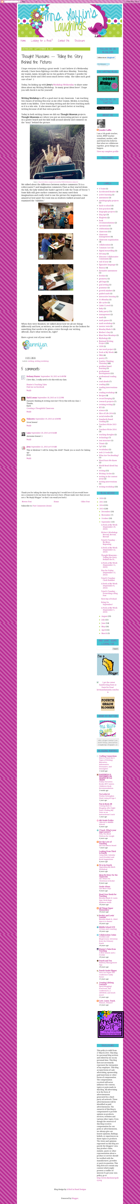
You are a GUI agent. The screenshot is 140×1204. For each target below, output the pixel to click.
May (104, 627)
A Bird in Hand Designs (76, 1189)
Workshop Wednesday (63, 85)
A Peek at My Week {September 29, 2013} (109, 527)
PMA (101, 355)
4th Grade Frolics (106, 820)
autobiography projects (109, 201)
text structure (105, 441)
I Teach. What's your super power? (107, 831)
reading (102, 384)
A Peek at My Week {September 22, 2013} (109, 550)
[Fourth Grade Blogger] (108, 710)
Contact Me (63, 40)
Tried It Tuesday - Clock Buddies (108, 579)
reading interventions (108, 387)
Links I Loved (104, 306)
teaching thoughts (106, 435)
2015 (101, 502)
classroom (103, 232)
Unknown (31, 419)
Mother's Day (104, 332)
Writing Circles (105, 474)
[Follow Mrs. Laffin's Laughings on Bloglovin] (106, 58)
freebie (102, 276)
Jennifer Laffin (105, 130)
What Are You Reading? (109, 455)
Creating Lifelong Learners (106, 983)
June (104, 623)
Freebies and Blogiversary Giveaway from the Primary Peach (108, 940)
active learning (105, 195)
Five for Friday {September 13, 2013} (108, 572)
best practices (105, 209)
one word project (106, 349)
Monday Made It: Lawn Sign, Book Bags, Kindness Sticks (108, 900)
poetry (102, 358)
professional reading (107, 376)
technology (103, 438)
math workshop (105, 323)
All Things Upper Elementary (106, 909)
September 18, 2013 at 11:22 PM (51, 398)
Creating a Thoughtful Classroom (40, 408)
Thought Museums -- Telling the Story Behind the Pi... (109, 557)
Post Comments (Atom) (42, 506)
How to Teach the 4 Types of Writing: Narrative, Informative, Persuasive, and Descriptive (106, 763)
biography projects (107, 212)
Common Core (105, 248)
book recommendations (106, 222)
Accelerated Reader (107, 192)
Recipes (102, 396)
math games (104, 320)
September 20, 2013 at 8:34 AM (44, 433)
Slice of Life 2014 (106, 413)
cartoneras (103, 226)
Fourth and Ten (105, 961)
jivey (29, 447)
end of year (103, 262)
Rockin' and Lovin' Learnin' (106, 916)
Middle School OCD (107, 927)
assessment (103, 198)
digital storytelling (106, 251)
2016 (101, 498)
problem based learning (105, 367)
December (106, 512)
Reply (29, 390)
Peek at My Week (106, 352)
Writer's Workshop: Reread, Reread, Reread (109, 534)
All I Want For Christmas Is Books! (107, 880)
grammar (103, 288)
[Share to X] (30, 358)
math (101, 317)
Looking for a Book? (42, 40)
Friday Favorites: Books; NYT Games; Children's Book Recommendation (106, 785)
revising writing (105, 404)
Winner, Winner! (106, 1003)
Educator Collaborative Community (108, 258)
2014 (101, 505)
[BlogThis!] (28, 358)
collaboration (104, 245)
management (104, 314)
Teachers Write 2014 (107, 429)
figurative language (107, 265)
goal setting (104, 285)
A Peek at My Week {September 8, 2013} (109, 586)
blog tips (102, 215)
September (106, 522)
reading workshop (106, 393)
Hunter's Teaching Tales (37, 385)
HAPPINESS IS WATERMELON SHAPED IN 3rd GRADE (105, 777)
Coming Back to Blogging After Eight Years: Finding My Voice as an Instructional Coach (107, 810)
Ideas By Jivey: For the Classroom (108, 876)
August (105, 616)
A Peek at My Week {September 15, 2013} (109, 565)
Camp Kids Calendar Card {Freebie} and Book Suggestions (107, 857)
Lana (29, 433)
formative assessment (108, 271)
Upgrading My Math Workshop (107, 868)
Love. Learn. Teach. (107, 1001)
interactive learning (107, 297)
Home (23, 40)
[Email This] (26, 358)
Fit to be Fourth (105, 865)
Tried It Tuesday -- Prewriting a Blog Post (109, 593)
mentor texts (104, 326)
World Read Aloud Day (108, 466)
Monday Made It (106, 329)
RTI (100, 407)
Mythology (103, 338)
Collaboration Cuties (107, 935)
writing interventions (108, 482)
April (104, 630)
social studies (104, 416)
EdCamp (102, 254)
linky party (103, 311)
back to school (105, 206)
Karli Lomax (32, 398)
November (106, 515)
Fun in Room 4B (105, 804)
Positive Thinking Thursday (106, 362)
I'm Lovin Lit (104, 794)
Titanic (102, 443)
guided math (104, 294)
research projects (106, 401)
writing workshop (42, 361)
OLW (101, 346)
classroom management (104, 236)
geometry (103, 279)
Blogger (75, 1198)
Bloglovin (103, 218)
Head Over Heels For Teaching (107, 895)
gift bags (102, 282)
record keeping (105, 398)
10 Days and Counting (108, 929)
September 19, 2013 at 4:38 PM (48, 419)
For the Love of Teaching (105, 843)
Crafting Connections (108, 756)
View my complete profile (107, 151)
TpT (100, 446)
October (105, 518)
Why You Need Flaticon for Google (106, 835)
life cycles (103, 303)
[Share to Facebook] (33, 358)
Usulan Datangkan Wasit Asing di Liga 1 (107, 797)
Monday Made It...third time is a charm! (108, 920)
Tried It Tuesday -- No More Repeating (109, 542)
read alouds (104, 381)
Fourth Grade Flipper (108, 971)
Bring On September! (107, 603)
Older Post (85, 502)
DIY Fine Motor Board (107, 846)
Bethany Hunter (33, 376)
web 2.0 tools (104, 452)
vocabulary (103, 449)
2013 (101, 509)
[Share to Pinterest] (35, 358)
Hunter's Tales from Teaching (107, 950)
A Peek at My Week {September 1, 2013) (109, 610)
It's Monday (104, 300)
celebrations (104, 229)
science (102, 410)
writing (31, 361)
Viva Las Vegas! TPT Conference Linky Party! (107, 975)
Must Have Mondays (107, 335)
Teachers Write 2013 (107, 424)
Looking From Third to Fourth (107, 852)
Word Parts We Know (108, 460)
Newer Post (27, 502)
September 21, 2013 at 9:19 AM (44, 447)
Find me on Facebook (35, 387)
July (103, 620)
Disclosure (80, 40)
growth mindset (105, 291)
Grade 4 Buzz (104, 887)
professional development (104, 372)
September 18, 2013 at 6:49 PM (53, 376)
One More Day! (105, 889)
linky (101, 308)
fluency (102, 268)
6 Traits (102, 189)
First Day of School (109, 599)
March (104, 633)
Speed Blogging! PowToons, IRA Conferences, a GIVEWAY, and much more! (107, 990)
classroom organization (108, 240)
